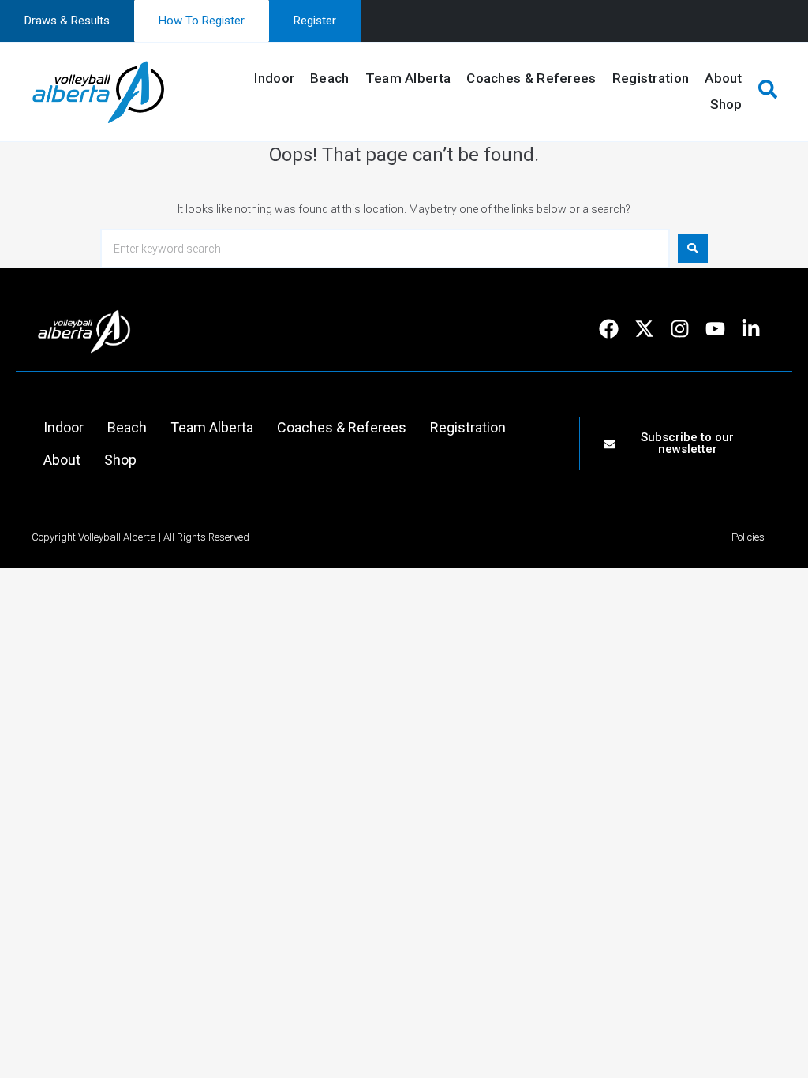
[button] (767, 91)
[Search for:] (385, 248)
